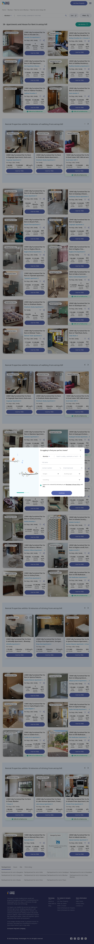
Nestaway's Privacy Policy (73, 484)
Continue (62, 493)
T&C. (44, 486)
